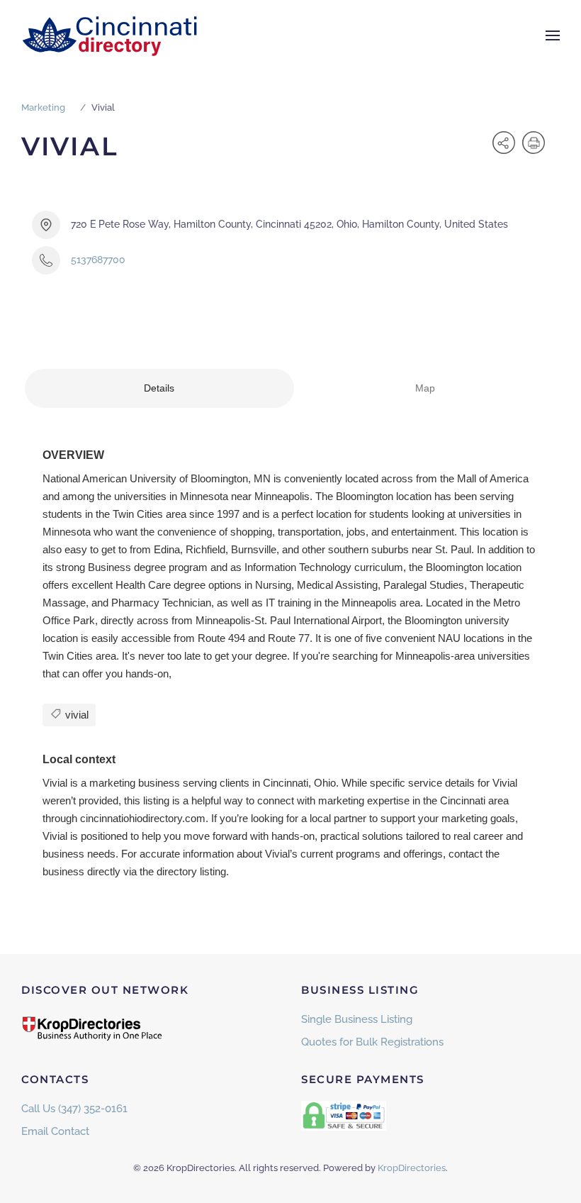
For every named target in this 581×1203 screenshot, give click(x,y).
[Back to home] (109, 35)
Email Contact (55, 1131)
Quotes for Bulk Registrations (372, 1042)
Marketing (43, 107)
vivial (75, 715)
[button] (553, 35)
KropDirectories (412, 1168)
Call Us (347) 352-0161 (74, 1108)
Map (425, 388)
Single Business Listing (356, 1019)
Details (159, 388)
